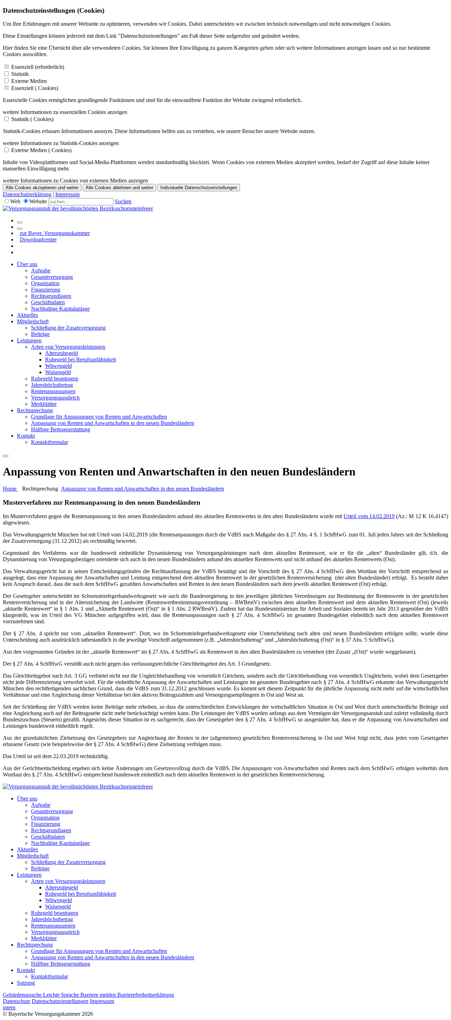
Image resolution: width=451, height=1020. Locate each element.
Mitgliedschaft (33, 321)
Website (38, 201)
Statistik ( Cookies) (32, 119)
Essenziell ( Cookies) (34, 88)
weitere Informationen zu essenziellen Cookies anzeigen (65, 112)
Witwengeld (58, 366)
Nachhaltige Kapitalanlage (60, 309)
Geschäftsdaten (48, 302)
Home (10, 489)
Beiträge (40, 334)
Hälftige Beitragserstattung (60, 429)
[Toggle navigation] (5, 456)
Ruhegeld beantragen (54, 379)
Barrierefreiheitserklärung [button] (145, 995)
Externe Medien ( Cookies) (41, 150)
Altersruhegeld (61, 353)
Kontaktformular (49, 442)
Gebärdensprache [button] (23, 995)
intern (9, 1007)
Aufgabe (40, 271)
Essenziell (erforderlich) (37, 67)
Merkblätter (44, 404)
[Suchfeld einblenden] (20, 222)
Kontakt (26, 436)
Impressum (67, 194)
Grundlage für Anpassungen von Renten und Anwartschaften (99, 417)
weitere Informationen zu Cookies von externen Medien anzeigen (75, 181)
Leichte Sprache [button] (61, 995)
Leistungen (29, 340)
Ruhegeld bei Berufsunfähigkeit (80, 359)
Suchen (123, 201)
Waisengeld (58, 372)
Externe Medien (29, 81)
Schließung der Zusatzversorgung (68, 328)
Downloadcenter (38, 239)
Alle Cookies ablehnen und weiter (119, 187)
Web (15, 201)
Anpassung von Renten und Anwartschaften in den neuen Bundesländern (112, 423)
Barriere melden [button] (98, 995)
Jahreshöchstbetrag (52, 385)
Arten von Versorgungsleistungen (68, 347)
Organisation (45, 283)
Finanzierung (45, 290)
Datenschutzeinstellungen (60, 1001)
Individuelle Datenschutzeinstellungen (198, 187)
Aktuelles (27, 315)
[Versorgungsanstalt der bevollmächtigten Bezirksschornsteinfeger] (78, 208)
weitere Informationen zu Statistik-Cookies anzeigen (61, 143)
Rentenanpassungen (53, 391)
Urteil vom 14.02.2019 (369, 516)
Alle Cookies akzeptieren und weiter (42, 187)
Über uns (27, 264)
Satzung (26, 983)
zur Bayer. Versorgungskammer (55, 233)
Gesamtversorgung (52, 277)
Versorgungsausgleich (55, 398)
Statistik (20, 74)
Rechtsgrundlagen (51, 296)
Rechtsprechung (35, 410)
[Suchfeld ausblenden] (20, 229)
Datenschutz (16, 1001)
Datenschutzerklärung (27, 194)
